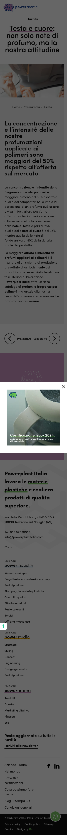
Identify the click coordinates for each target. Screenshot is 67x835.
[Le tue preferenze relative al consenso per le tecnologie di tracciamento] (3, 626)
